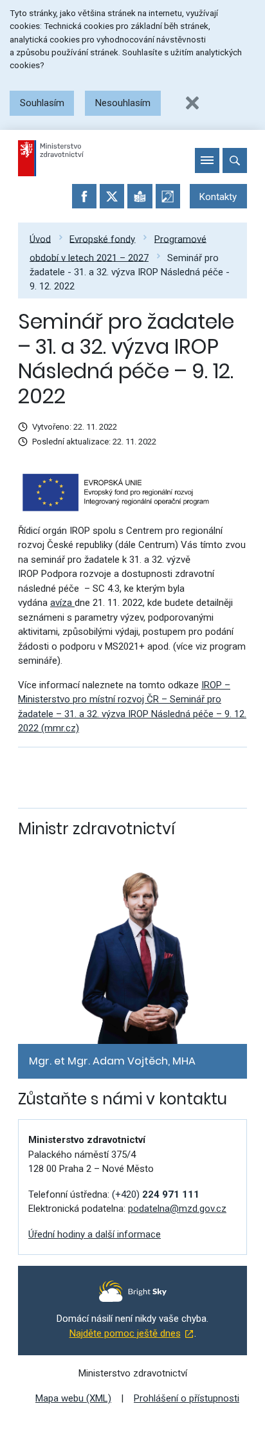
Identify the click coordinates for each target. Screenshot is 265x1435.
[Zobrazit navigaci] (207, 160)
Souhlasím (42, 103)
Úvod (40, 238)
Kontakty (218, 197)
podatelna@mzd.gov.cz (177, 1208)
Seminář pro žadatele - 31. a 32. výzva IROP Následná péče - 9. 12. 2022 (130, 271)
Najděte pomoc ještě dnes (125, 1333)
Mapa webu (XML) (73, 1398)
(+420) (155, 1194)
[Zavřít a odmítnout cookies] (192, 102)
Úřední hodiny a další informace (94, 1234)
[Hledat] (235, 160)
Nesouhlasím (123, 103)
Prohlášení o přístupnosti (186, 1398)
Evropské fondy (102, 238)
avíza (62, 602)
